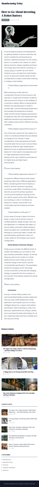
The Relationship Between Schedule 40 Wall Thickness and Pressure (23, 437)
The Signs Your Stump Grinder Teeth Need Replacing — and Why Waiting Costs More (19, 350)
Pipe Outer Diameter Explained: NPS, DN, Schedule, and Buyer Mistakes (19, 394)
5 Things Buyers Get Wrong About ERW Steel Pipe (18, 372)
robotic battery (9, 70)
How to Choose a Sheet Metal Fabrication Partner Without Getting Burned (22, 445)
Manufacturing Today (12, 3)
